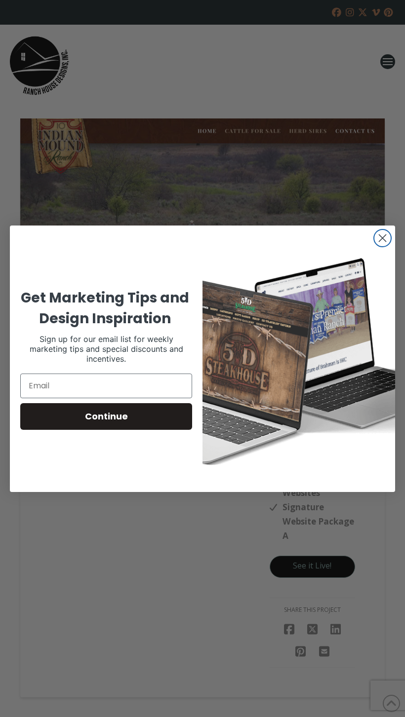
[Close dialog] (382, 238)
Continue (106, 416)
